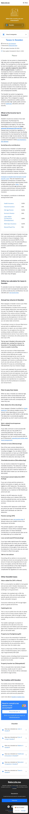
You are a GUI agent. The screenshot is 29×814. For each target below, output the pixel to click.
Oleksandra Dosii (13, 45)
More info (17, 810)
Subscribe (14, 800)
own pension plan (18, 519)
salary (17, 184)
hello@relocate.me (14, 717)
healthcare (9, 103)
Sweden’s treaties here (17, 697)
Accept (23, 810)
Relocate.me (14, 787)
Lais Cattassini (12, 43)
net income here (14, 292)
